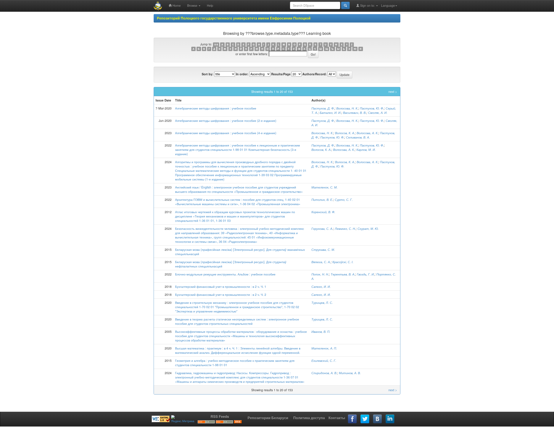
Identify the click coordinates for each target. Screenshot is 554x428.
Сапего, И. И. (321, 286)
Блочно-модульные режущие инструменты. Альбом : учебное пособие (225, 274)
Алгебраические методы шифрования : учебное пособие (215, 108)
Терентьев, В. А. (343, 274)
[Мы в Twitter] (365, 419)
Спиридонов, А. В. (324, 373)
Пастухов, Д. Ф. (323, 108)
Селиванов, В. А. (358, 137)
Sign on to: (367, 5)
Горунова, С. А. (322, 228)
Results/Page (281, 74)
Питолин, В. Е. (322, 199)
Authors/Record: (314, 74)
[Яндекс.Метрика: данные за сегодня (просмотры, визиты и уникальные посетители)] (182, 419)
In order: (242, 74)
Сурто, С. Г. (344, 199)
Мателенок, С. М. (324, 187)
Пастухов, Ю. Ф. (372, 108)
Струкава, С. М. (323, 249)
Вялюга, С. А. (321, 262)
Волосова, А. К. (367, 133)
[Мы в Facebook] (352, 419)
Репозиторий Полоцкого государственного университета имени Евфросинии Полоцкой (234, 18)
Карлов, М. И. (366, 149)
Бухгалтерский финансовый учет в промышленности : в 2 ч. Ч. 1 (220, 286)
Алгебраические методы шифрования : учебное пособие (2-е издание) (225, 120)
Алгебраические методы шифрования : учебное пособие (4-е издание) (225, 133)
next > (392, 91)
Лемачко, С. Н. (345, 228)
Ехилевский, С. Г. (323, 360)
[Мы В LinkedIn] (390, 419)
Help (210, 5)
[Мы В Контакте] (377, 419)
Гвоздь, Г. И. (366, 274)
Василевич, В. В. (354, 112)
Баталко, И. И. (330, 112)
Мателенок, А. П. (324, 348)
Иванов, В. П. (320, 331)
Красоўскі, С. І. (342, 262)
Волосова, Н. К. (347, 108)
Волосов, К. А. (345, 133)
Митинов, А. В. (350, 373)
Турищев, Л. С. (322, 302)
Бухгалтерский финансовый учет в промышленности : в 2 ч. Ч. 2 (220, 294)
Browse (192, 5)
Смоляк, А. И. (377, 112)
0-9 (216, 44)
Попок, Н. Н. (320, 274)
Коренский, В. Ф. (323, 212)
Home (176, 5)
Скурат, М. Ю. (368, 228)
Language (388, 5)
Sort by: (207, 74)
